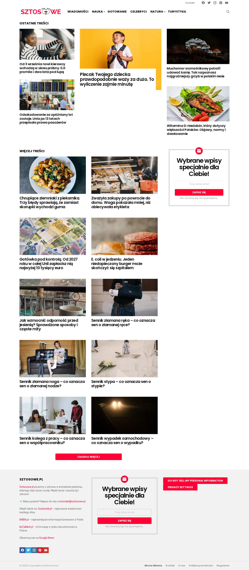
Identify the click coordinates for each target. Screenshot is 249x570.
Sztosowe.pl (27, 486)
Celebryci (138, 11)
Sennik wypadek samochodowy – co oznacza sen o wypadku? (122, 440)
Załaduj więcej (88, 457)
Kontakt (190, 3)
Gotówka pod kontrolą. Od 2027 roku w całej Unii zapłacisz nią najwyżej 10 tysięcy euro (49, 263)
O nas (181, 565)
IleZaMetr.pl (26, 526)
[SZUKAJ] (228, 12)
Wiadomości (77, 11)
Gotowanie (117, 11)
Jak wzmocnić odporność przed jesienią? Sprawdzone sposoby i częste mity (49, 325)
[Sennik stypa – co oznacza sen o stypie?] (124, 358)
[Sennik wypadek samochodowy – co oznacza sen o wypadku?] (124, 415)
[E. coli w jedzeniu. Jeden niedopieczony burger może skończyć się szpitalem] (124, 236)
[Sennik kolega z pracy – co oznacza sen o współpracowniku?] (53, 415)
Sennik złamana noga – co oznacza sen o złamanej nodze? (52, 384)
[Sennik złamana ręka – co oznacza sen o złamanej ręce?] (124, 297)
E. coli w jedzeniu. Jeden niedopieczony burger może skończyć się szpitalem (116, 263)
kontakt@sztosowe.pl (73, 501)
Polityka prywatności (201, 565)
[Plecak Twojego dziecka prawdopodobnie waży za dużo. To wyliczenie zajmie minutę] (120, 59)
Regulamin (223, 565)
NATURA (156, 11)
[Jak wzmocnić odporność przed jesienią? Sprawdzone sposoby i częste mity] (53, 297)
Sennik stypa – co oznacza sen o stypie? (121, 384)
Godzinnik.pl (45, 508)
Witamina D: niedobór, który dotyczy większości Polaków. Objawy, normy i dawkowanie (196, 129)
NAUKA (97, 11)
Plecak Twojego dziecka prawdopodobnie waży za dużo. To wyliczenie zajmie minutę (117, 79)
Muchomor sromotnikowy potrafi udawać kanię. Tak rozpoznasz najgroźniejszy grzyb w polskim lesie (195, 72)
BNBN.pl (24, 519)
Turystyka (177, 11)
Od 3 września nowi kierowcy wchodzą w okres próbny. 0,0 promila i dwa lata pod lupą (42, 68)
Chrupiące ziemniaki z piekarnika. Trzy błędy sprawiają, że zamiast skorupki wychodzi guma (50, 202)
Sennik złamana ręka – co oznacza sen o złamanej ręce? (123, 322)
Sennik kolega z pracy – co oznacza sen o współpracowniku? (52, 440)
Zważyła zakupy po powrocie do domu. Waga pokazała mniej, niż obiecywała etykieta (120, 202)
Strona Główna (153, 565)
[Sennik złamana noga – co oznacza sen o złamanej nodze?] (53, 358)
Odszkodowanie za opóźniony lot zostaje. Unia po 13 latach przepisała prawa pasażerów (46, 118)
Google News (46, 537)
